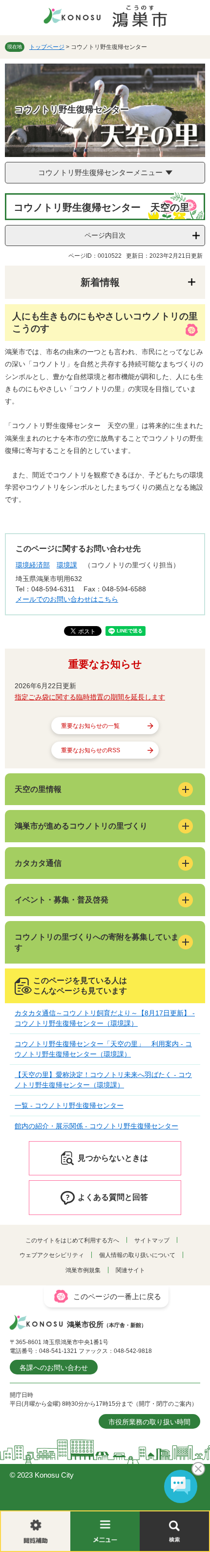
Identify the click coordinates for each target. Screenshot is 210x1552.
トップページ (46, 47)
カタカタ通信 (38, 863)
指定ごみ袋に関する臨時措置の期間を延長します (90, 697)
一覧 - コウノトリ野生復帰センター (69, 1105)
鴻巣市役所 (107, 1324)
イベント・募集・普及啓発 (61, 900)
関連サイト (130, 1270)
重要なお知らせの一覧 (90, 725)
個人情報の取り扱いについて (137, 1255)
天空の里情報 (38, 789)
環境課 (67, 565)
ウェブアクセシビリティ (52, 1255)
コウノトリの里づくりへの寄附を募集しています (97, 942)
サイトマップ (151, 1240)
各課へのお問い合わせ (54, 1368)
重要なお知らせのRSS (90, 750)
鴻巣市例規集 (83, 1270)
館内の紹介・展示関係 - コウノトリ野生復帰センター (96, 1126)
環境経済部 (33, 565)
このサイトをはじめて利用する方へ (72, 1240)
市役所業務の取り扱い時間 (149, 1422)
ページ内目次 (105, 235)
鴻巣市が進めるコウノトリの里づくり (81, 826)
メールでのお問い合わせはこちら (67, 599)
